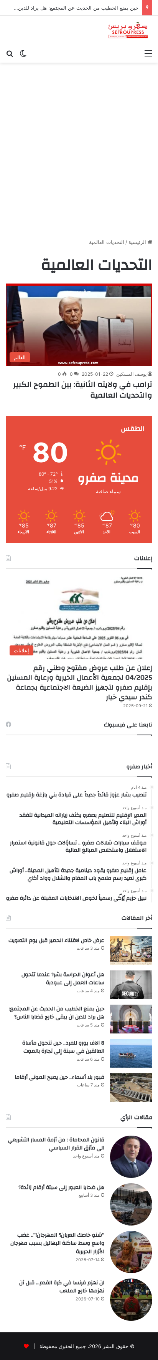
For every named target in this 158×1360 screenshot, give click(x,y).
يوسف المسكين (131, 374)
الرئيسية (138, 242)
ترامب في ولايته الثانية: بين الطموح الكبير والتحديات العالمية (82, 389)
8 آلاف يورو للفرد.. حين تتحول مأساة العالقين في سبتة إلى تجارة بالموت (63, 1047)
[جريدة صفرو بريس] (128, 30)
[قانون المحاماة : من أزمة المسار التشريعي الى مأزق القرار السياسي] (131, 1157)
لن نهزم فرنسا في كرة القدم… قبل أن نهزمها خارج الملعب (61, 1287)
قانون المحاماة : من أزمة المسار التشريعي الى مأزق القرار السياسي (56, 1144)
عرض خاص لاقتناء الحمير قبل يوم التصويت (56, 940)
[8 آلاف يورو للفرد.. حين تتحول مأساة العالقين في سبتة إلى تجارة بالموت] (131, 1053)
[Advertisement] (79, 153)
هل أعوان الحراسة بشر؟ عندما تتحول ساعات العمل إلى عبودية (62, 979)
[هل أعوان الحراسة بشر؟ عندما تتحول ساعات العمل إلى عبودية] (131, 984)
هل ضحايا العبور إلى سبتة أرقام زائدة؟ (61, 1187)
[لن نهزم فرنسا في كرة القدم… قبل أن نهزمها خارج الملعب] (131, 1300)
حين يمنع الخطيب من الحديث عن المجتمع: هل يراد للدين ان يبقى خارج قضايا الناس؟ (56, 1013)
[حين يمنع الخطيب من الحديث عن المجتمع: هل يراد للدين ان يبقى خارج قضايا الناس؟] (131, 1019)
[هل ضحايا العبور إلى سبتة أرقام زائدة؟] (131, 1204)
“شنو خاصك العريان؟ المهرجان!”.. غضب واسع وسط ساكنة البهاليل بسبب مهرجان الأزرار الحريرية (57, 1243)
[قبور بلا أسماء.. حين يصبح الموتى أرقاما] (131, 1087)
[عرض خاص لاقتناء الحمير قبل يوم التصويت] (131, 950)
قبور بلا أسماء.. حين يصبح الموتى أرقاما (59, 1077)
